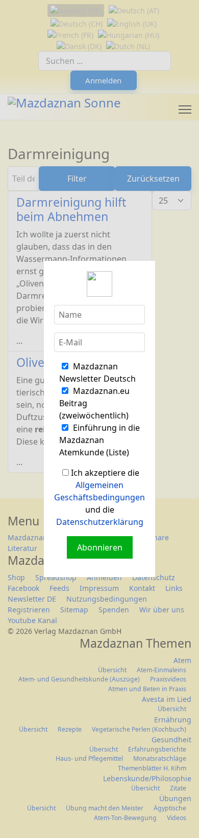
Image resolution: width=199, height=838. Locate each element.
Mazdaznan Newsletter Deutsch (97, 372)
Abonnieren (99, 547)
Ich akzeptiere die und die (99, 497)
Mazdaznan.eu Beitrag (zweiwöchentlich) (94, 403)
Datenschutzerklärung (99, 521)
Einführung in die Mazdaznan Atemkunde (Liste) (99, 440)
